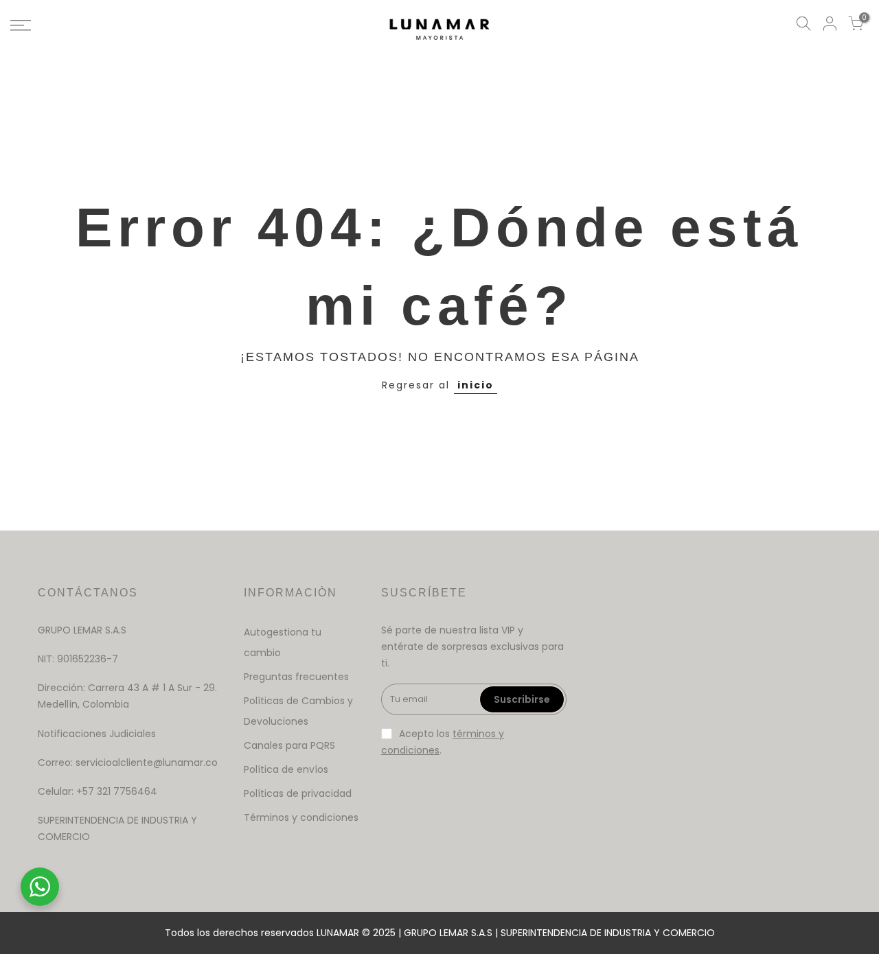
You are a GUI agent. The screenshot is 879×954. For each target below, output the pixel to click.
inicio (475, 385)
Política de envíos (286, 769)
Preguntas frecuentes (296, 677)
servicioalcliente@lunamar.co (147, 762)
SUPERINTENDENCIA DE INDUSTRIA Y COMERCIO (608, 933)
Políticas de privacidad (298, 793)
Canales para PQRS (289, 745)
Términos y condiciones (301, 817)
